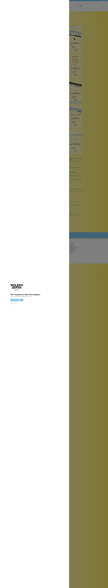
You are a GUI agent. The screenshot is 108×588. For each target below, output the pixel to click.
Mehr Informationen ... (29, 296)
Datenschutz (15, 303)
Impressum (11, 303)
